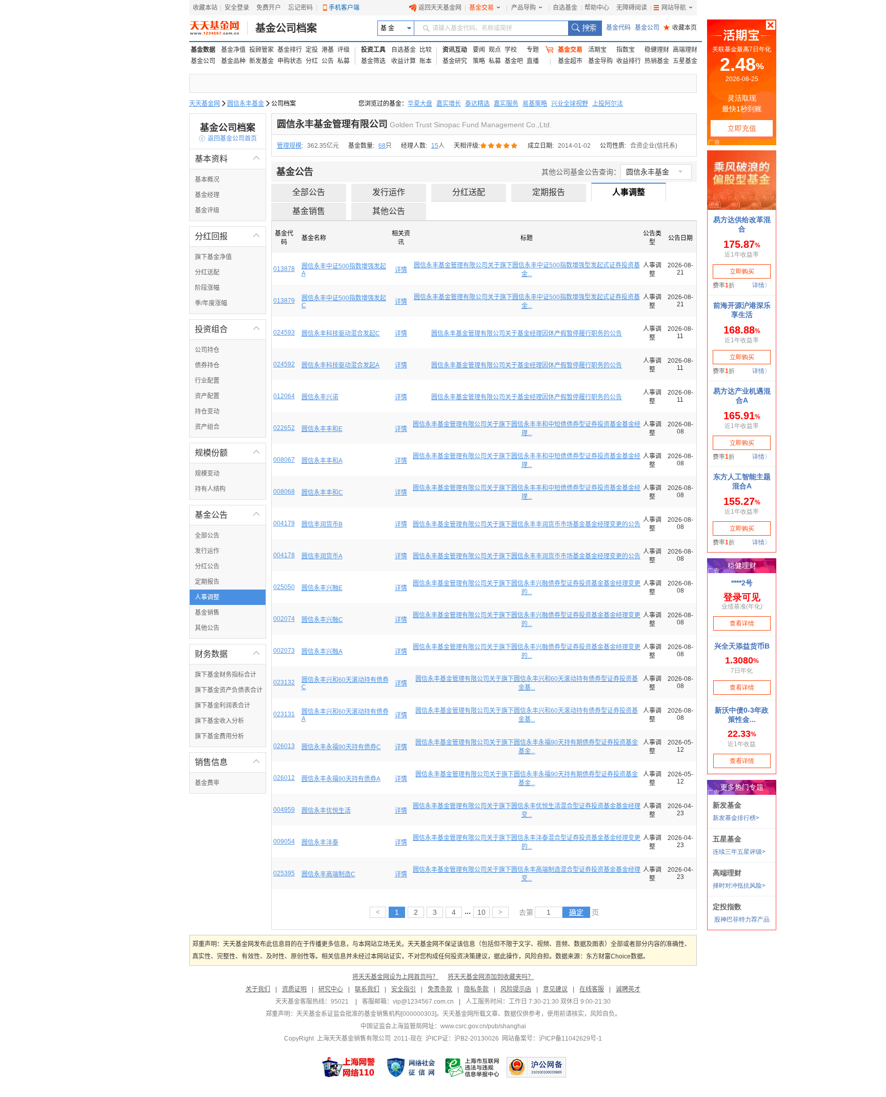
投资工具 (373, 49)
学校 (511, 49)
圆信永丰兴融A (322, 651)
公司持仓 (207, 350)
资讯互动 (454, 49)
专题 (533, 49)
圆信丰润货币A (322, 556)
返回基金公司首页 (228, 138)
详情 (401, 269)
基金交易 (481, 7)
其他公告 (207, 628)
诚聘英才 (628, 989)
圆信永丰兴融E (322, 588)
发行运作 (207, 551)
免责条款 (440, 989)
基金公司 (647, 27)
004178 (284, 555)
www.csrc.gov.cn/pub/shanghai (483, 1026)
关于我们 (258, 989)
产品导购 (523, 7)
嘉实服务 (506, 103)
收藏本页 (680, 27)
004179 (284, 523)
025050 (284, 587)
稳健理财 (657, 49)
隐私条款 (476, 989)
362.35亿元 (323, 145)
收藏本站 (205, 7)
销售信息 (227, 762)
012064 (284, 396)
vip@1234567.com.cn (423, 1001)
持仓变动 (207, 411)
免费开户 (268, 7)
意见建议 (555, 989)
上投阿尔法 (607, 103)
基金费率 (207, 783)
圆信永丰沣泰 (319, 842)
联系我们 (367, 989)
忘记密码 (300, 7)
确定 (576, 912)
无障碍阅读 (631, 7)
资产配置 (207, 396)
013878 (284, 268)
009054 (284, 841)
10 (481, 912)
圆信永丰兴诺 (319, 397)
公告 (327, 61)
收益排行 (628, 61)
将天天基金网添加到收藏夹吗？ (491, 977)
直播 (533, 61)
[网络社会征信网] (410, 1067)
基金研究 (454, 61)
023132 (284, 682)
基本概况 (207, 179)
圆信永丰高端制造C (328, 874)
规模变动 (207, 473)
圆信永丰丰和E (322, 429)
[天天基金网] (218, 28)
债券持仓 (207, 365)
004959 (284, 809)
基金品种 (233, 61)
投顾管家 (261, 49)
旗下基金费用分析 (219, 736)
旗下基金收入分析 (219, 720)
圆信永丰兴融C (322, 619)
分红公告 (207, 566)
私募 (343, 61)
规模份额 (227, 452)
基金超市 (570, 61)
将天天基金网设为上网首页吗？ (395, 977)
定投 (312, 49)
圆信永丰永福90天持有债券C (341, 747)
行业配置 (207, 380)
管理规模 (289, 145)
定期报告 (207, 581)
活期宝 (597, 49)
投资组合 (227, 329)
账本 (425, 61)
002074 (284, 618)
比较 (425, 49)
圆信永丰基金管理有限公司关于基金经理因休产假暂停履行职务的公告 (526, 333)
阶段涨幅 (207, 287)
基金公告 (227, 515)
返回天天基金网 (439, 7)
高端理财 (685, 49)
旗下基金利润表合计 (222, 705)
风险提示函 (515, 989)
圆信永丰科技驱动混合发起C (340, 333)
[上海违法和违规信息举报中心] (473, 1067)
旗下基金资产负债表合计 (229, 690)
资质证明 (294, 989)
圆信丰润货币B (322, 524)
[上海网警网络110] (348, 1067)
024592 (284, 364)
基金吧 (514, 61)
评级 (343, 49)
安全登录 (237, 7)
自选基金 (565, 7)
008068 (284, 491)
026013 (284, 746)
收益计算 (403, 61)
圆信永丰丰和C (322, 492)
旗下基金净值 (213, 257)
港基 (327, 49)
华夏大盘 (420, 103)
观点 (495, 49)
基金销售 (207, 612)
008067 (284, 459)
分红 (312, 61)
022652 (284, 428)
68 (382, 145)
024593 (284, 332)
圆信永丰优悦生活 (326, 810)
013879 (284, 300)
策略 (479, 61)
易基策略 (534, 103)
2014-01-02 (574, 145)
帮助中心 (597, 7)
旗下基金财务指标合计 (225, 674)
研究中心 (330, 989)
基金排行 (289, 49)
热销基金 (657, 61)
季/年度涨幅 (211, 303)
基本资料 (227, 158)
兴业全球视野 (569, 103)
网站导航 (673, 7)
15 (434, 145)
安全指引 (403, 989)
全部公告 (207, 535)
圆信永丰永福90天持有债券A (340, 778)
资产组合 (207, 426)
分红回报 (227, 236)
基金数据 (203, 49)
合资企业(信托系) (653, 145)
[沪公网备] (536, 1067)
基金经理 (207, 195)
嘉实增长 (448, 103)
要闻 (479, 49)
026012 (284, 777)
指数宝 (625, 49)
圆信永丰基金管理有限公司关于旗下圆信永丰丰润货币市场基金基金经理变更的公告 (526, 524)
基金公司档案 (286, 28)
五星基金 (685, 61)
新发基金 (261, 61)
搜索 (584, 28)
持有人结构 (210, 489)
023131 (284, 714)
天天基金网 (204, 103)
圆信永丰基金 (245, 103)
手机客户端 (344, 7)
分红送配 (207, 272)
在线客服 (591, 989)
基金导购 (600, 61)
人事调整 (207, 597)
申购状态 (289, 61)
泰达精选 (477, 103)
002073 (284, 650)
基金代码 (618, 27)
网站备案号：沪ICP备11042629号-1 (552, 1038)
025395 (284, 873)
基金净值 (233, 49)
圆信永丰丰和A (322, 460)
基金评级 (207, 210)
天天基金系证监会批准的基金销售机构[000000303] (366, 1013)
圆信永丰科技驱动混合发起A (340, 365)
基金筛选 (373, 61)
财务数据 (227, 654)
